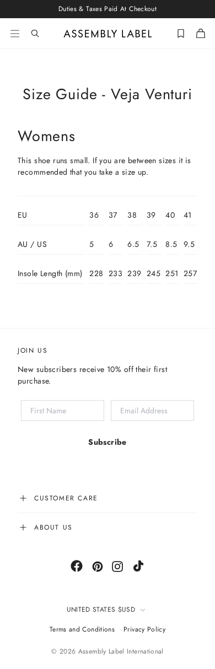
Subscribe (107, 441)
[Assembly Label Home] (107, 33)
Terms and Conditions (82, 629)
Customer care (66, 498)
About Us (53, 527)
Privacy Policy (144, 629)
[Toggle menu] (15, 33)
